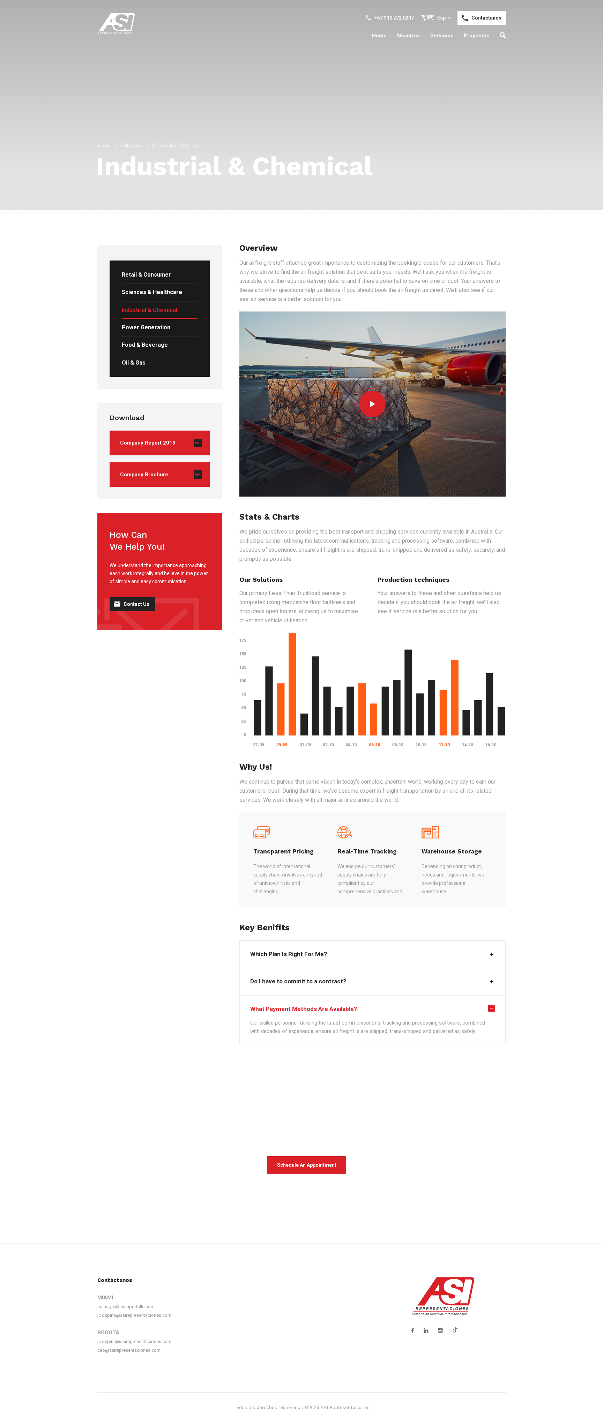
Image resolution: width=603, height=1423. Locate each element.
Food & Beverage (145, 345)
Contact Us (136, 604)
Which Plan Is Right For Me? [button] (288, 954)
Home (379, 35)
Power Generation (146, 327)
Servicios (441, 35)
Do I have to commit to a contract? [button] (298, 981)
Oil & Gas (134, 362)
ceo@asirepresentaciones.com (129, 1350)
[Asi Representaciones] (116, 23)
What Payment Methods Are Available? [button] (303, 1008)
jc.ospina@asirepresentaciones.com (134, 1315)
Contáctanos (486, 18)
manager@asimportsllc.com (126, 1306)
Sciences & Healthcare (152, 292)
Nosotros (408, 35)
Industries (131, 145)
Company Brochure (144, 474)
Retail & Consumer (146, 274)
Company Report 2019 (148, 443)
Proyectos (476, 35)
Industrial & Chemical (149, 310)
